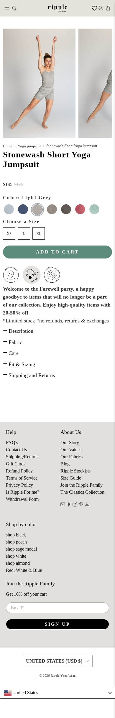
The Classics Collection (82, 492)
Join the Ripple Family (81, 485)
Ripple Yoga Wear (63, 675)
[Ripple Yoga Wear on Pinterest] (81, 505)
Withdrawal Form (22, 499)
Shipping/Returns (22, 456)
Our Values (70, 449)
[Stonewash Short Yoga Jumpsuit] (39, 83)
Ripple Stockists (75, 470)
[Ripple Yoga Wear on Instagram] (75, 505)
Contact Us (16, 449)
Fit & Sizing (19, 364)
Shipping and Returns (29, 375)
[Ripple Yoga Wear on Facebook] (69, 505)
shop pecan (16, 541)
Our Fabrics (71, 456)
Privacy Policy (19, 485)
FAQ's (12, 442)
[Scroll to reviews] (57, 178)
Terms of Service (21, 477)
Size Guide (70, 477)
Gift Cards (15, 463)
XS (9, 233)
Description (18, 331)
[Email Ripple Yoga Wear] (62, 505)
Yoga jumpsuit (29, 146)
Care (11, 353)
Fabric (12, 342)
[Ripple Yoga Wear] (57, 8)
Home (7, 146)
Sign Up (57, 624)
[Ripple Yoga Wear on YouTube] (87, 505)
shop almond (18, 563)
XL (38, 233)
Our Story (69, 442)
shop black (16, 534)
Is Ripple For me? (22, 492)
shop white (16, 556)
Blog (65, 463)
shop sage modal (21, 548)
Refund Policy (19, 470)
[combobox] (57, 693)
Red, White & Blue (24, 570)
